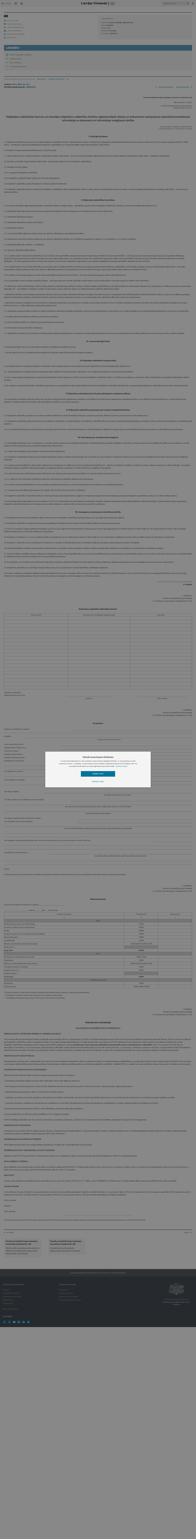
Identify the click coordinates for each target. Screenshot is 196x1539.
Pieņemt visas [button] (98, 774)
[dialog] (98, 769)
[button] (98, 781)
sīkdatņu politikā (121, 766)
